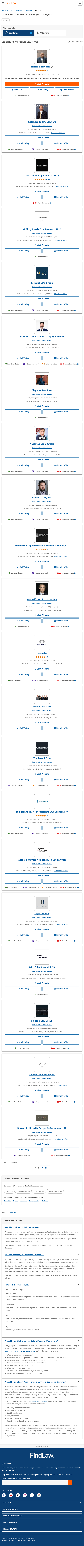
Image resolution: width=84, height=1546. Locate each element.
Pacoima (23, 1201)
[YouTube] (11, 1495)
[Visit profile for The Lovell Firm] (42, 747)
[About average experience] (68, 96)
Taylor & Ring (42, 913)
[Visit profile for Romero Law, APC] (42, 487)
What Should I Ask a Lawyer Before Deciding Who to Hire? (31, 1341)
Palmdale (7, 1201)
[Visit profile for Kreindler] (42, 642)
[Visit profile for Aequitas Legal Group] (42, 433)
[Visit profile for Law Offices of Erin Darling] (42, 589)
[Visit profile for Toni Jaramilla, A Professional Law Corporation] (42, 801)
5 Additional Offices (61, 186)
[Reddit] (32, 1495)
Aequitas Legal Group (42, 443)
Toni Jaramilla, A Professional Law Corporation (42, 811)
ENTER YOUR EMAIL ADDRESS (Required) (16, 1479)
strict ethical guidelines (39, 1401)
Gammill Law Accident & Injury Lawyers (42, 336)
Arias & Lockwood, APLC (42, 967)
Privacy (12, 1540)
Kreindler (42, 652)
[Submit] (70, 1482)
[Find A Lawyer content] (80, 1509)
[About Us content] (80, 1502)
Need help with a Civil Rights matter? (22, 1227)
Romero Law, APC (42, 497)
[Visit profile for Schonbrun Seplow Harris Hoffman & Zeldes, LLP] (42, 535)
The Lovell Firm (42, 757)
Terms (4, 1540)
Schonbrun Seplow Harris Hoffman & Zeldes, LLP (42, 545)
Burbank (45, 1201)
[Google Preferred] (39, 1495)
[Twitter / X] (18, 1495)
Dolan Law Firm (42, 706)
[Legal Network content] (80, 1529)
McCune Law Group (42, 282)
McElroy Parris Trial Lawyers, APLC (42, 229)
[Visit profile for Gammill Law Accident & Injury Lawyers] (42, 326)
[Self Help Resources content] (80, 1516)
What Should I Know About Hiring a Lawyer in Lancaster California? (35, 1382)
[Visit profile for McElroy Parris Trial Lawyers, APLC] (42, 219)
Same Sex (9, 1191)
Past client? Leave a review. (42, 126)
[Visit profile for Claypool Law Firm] (42, 380)
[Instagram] (25, 1495)
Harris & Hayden (40, 66)
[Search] (80, 3)
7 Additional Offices (60, 294)
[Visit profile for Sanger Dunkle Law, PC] (42, 1064)
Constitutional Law (23, 1191)
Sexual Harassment (55, 1191)
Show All (4, 1213)
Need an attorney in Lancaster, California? (24, 1254)
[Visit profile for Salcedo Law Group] (42, 1010)
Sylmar (15, 1201)
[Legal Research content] (80, 1522)
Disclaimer (21, 1540)
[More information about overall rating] (49, 179)
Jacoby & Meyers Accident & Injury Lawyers (42, 859)
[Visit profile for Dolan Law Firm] (42, 696)
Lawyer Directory (7, 10)
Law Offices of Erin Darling (42, 599)
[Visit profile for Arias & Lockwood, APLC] (42, 956)
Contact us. (10, 1470)
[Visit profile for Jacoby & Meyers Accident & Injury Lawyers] (42, 849)
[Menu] (3, 3)
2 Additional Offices (58, 133)
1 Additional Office (60, 240)
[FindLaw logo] (12, 3)
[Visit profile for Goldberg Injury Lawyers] (42, 111)
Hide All (13, 1213)
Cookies (31, 1540)
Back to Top (43, 1446)
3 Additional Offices (61, 557)
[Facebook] (4, 1495)
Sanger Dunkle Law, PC (42, 1074)
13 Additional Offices (61, 871)
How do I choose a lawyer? (17, 1285)
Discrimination (39, 1191)
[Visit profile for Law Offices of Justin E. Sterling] (42, 165)
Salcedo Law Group (42, 1020)
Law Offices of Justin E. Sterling (42, 175)
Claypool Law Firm (42, 390)
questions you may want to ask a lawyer (20, 1351)
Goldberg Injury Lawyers (42, 121)
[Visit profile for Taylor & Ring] (42, 903)
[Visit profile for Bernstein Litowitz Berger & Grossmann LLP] (42, 1118)
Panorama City (34, 1201)
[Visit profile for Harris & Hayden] (42, 56)
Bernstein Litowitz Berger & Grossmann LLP (42, 1128)
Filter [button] (6, 20)
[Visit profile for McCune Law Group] (42, 272)
